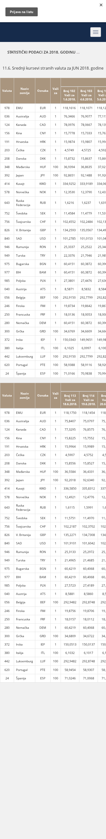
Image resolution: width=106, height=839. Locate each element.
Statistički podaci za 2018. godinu (41, 52)
